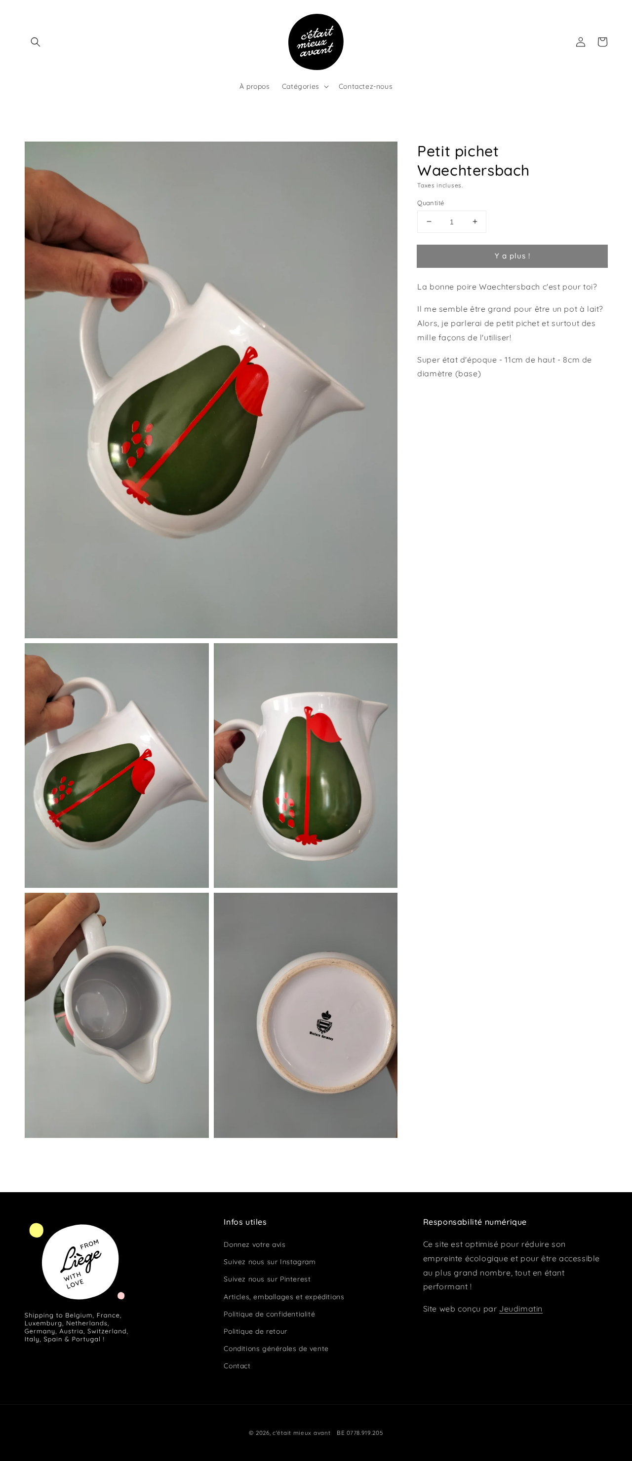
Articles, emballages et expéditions (284, 1296)
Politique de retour (255, 1331)
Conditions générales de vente (276, 1348)
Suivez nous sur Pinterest (267, 1279)
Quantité (430, 202)
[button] (35, 42)
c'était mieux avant (301, 1432)
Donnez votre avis (254, 1244)
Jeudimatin (521, 1309)
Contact (237, 1365)
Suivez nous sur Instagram (270, 1261)
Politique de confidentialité (269, 1314)
